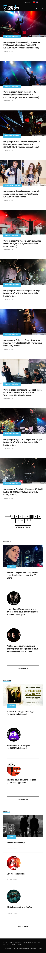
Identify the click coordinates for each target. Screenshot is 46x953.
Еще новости (23, 669)
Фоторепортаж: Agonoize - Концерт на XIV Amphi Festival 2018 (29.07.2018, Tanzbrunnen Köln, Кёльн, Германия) (22, 442)
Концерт (12, 706)
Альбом (11, 837)
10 (18, 521)
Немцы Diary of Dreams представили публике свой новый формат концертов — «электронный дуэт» (22, 612)
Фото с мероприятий (12, 185)
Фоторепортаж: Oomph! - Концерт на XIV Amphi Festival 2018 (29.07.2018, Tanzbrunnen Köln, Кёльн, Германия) (22, 293)
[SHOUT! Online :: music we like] (11, 8)
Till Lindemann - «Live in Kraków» (19, 907)
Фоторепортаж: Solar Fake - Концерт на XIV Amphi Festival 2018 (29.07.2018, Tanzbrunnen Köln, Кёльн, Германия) (23, 492)
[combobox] (35, 7)
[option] (34, 2)
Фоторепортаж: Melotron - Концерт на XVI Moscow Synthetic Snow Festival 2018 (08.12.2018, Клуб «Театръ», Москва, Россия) (21, 94)
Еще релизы (23, 926)
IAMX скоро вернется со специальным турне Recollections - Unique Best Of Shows (22, 575)
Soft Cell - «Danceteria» (16, 874)
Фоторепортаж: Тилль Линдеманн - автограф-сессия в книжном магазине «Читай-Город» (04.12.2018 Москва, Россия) (21, 194)
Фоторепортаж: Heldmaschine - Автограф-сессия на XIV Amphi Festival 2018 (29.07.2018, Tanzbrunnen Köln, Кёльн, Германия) (22, 392)
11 (22, 521)
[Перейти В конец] (29, 520)
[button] (42, 7)
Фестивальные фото (12, 36)
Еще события (23, 800)
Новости (12, 566)
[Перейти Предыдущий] (9, 516)
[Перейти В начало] (6, 516)
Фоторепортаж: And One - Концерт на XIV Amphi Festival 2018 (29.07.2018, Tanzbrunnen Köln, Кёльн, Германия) (22, 243)
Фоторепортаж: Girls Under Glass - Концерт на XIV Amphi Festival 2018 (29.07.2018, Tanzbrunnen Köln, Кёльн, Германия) (22, 343)
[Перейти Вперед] (26, 520)
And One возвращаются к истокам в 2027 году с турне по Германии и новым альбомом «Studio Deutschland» (22, 648)
